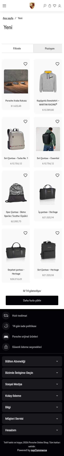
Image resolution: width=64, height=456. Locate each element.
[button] (45, 6)
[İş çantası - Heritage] (48, 193)
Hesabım (10, 430)
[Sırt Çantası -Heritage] (48, 251)
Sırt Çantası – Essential (48, 158)
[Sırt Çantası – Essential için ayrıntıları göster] (48, 139)
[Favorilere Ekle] (25, 64)
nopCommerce (39, 450)
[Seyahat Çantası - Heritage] (16, 251)
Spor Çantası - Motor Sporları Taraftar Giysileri (16, 214)
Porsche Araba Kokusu (16, 100)
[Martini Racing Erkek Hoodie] (48, 81)
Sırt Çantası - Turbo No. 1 (16, 158)
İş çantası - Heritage (48, 212)
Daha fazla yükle (32, 300)
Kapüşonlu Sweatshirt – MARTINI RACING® (48, 102)
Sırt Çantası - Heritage (48, 270)
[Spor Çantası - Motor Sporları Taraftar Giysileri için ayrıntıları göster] (16, 193)
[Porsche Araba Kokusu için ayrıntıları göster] (16, 81)
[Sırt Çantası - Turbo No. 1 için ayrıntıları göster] (16, 139)
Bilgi (8, 407)
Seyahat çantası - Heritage (16, 271)
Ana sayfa (8, 18)
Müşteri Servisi (14, 418)
